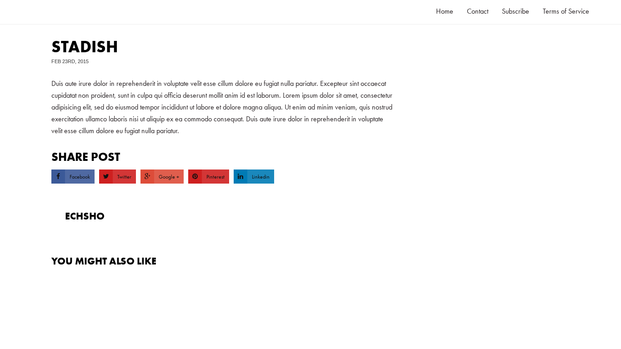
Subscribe (515, 11)
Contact (477, 11)
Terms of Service (566, 11)
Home (444, 11)
